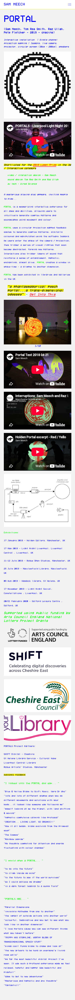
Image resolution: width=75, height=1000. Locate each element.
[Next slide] (66, 322)
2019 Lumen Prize (44, 165)
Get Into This (42, 294)
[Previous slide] (9, 322)
